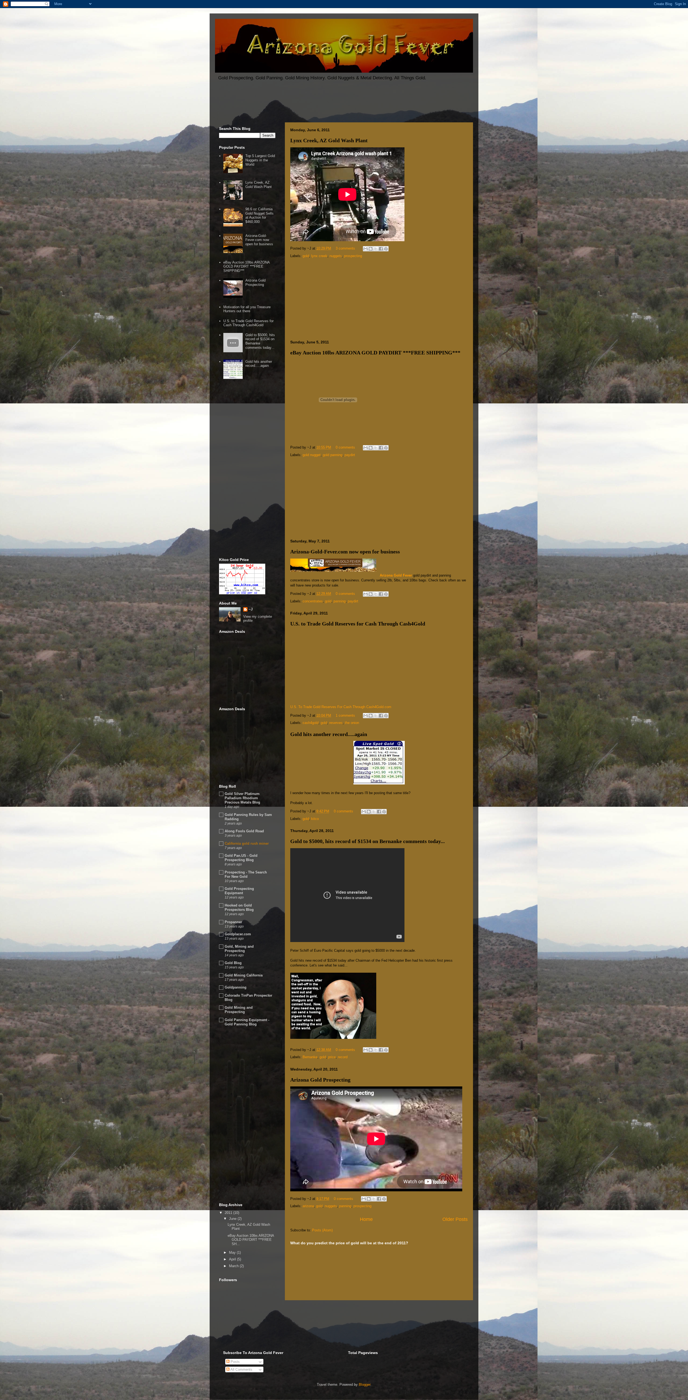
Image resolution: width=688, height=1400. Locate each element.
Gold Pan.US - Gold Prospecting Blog (241, 858)
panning (340, 601)
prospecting (353, 256)
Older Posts (455, 1219)
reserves (336, 723)
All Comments (241, 1369)
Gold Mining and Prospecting (239, 1009)
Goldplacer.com (238, 934)
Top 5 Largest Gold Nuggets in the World (260, 160)
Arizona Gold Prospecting (320, 1080)
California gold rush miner (247, 843)
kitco (315, 819)
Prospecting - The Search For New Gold (246, 874)
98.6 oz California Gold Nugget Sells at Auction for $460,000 (259, 215)
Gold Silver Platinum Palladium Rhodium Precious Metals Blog (242, 798)
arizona (308, 1206)
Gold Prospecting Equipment (239, 891)
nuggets (335, 256)
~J (251, 609)
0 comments (345, 447)
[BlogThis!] (370, 248)
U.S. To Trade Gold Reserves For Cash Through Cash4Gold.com (340, 707)
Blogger (364, 1385)
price (332, 1057)
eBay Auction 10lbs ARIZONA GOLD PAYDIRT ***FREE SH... (251, 1240)
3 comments (345, 248)
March (234, 1266)
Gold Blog (233, 963)
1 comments (345, 715)
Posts (235, 1362)
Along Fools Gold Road (244, 831)
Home (366, 1219)
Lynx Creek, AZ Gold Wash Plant (329, 140)
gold (306, 256)
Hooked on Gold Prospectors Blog (239, 907)
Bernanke (310, 1057)
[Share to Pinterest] (386, 248)
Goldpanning (235, 987)
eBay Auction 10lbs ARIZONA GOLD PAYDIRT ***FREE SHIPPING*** (375, 353)
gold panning (332, 455)
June (233, 1219)
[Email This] (365, 248)
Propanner (233, 922)
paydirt (350, 455)
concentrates (313, 601)
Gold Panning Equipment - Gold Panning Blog (247, 1022)
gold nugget (312, 455)
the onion (352, 723)
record (342, 1057)
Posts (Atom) (322, 1230)
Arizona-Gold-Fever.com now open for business (345, 552)
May (233, 1252)
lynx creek (319, 256)
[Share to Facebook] (381, 248)
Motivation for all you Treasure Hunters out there (247, 309)
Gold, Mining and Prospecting (239, 948)
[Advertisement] (313, 103)
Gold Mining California (244, 975)
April (233, 1259)
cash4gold (310, 723)
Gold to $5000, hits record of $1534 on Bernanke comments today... (367, 841)
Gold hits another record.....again (328, 734)
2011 (229, 1213)
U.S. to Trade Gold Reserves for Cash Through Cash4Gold (357, 624)
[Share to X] (375, 248)
